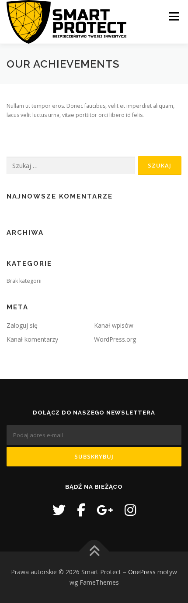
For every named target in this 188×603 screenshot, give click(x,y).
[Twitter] (59, 510)
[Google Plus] (105, 510)
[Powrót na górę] (94, 551)
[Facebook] (81, 510)
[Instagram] (130, 510)
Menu (173, 16)
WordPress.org (115, 339)
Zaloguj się (22, 325)
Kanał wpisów (113, 325)
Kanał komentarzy (32, 339)
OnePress (142, 572)
